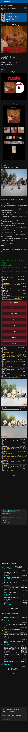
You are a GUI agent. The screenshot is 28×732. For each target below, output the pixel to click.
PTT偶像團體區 (4, 5)
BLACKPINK (11, 5)
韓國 (10, 511)
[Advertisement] (14, 491)
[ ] (8, 568)
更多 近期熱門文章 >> (14, 609)
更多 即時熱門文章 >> (14, 669)
